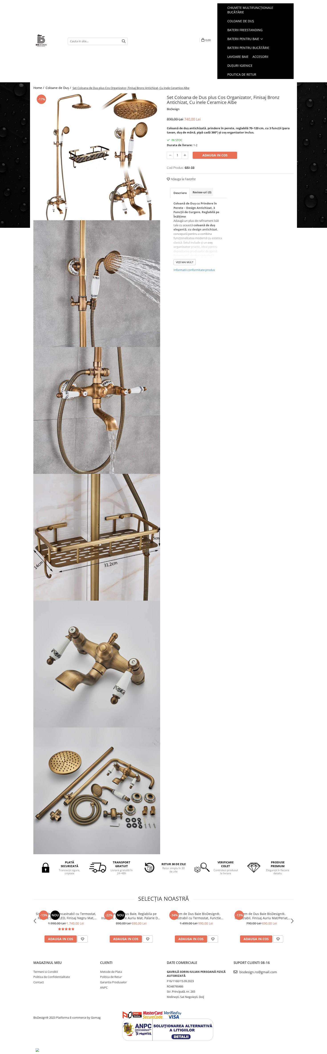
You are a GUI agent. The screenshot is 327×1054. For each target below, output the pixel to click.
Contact (38, 982)
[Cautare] (124, 41)
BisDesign (173, 109)
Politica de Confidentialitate (51, 977)
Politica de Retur (241, 74)
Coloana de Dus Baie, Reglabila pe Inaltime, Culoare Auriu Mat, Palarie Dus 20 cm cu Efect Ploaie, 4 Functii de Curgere (131, 916)
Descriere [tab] (180, 193)
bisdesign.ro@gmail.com (257, 972)
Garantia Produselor (113, 982)
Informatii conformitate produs (194, 270)
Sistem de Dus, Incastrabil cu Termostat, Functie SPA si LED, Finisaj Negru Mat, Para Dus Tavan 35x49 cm (66, 916)
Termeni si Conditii (45, 972)
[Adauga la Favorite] (82, 939)
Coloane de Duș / (59, 88)
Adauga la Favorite (183, 179)
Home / (39, 88)
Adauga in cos (215, 155)
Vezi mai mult (184, 262)
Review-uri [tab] (202, 192)
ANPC (104, 987)
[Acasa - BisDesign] (47, 41)
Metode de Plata (111, 972)
